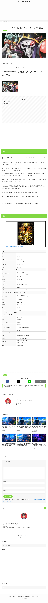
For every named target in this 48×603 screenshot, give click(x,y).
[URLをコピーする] (40, 381)
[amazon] (26, 530)
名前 (4, 481)
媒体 (7, 103)
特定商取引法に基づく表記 (29, 596)
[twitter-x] (18, 404)
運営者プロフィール (11, 596)
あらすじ (8, 101)
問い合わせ (38, 596)
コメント (5, 465)
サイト (4, 490)
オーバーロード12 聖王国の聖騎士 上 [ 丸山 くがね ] (15, 246)
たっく (8, 405)
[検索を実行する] (45, 508)
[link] (16, 404)
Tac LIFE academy (24, 1)
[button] (7, 381)
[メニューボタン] (1, 1)
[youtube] (20, 404)
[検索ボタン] (46, 1)
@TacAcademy (25, 537)
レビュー (5, 30)
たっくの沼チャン (26, 535)
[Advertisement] (24, 11)
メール (4, 485)
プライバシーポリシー (20, 596)
